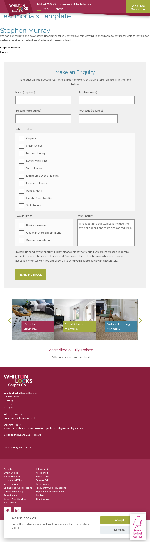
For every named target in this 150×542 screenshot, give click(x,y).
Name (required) (25, 92)
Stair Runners (34, 205)
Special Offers (43, 476)
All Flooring (42, 472)
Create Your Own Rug (39, 198)
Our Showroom (44, 498)
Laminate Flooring (37, 183)
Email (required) (88, 92)
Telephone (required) (28, 110)
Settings (119, 529)
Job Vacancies (43, 469)
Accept (119, 520)
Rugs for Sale (42, 480)
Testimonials (42, 483)
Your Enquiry (85, 215)
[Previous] (10, 320)
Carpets (31, 138)
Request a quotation (38, 240)
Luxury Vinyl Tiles (37, 160)
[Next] (140, 320)
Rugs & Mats (34, 190)
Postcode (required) (91, 110)
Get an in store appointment (43, 232)
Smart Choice (34, 145)
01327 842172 (48, 3)
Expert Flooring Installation (50, 491)
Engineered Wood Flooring (42, 175)
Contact (58, 9)
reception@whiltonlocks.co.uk (76, 3)
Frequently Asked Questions (51, 487)
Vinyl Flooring (34, 168)
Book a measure (36, 225)
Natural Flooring (36, 153)
